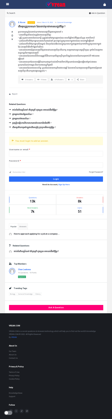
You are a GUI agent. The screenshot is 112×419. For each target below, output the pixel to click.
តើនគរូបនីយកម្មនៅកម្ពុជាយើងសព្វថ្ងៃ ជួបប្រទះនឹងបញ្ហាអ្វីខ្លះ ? (34, 127)
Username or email (19, 149)
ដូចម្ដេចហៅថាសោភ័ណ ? (21, 118)
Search (12, 13)
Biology (12, 294)
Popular (14, 227)
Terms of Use (14, 372)
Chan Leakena (24, 269)
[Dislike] (12, 39)
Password (15, 160)
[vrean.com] (56, 4)
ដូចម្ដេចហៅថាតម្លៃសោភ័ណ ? (22, 114)
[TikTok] (22, 411)
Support (12, 396)
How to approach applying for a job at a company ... (37, 234)
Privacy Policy (14, 376)
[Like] (12, 31)
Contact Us (13, 358)
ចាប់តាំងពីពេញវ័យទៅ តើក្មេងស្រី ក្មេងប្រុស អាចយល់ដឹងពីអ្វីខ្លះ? (35, 110)
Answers (22, 227)
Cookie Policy (14, 379)
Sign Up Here (64, 185)
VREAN (14, 337)
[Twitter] (27, 411)
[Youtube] (16, 411)
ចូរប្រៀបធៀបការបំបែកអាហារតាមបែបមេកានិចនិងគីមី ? (31, 123)
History (38, 294)
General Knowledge (64, 22)
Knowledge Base (15, 393)
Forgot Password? (96, 172)
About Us (12, 355)
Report (14, 94)
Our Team (12, 351)
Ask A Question (98, 13)
